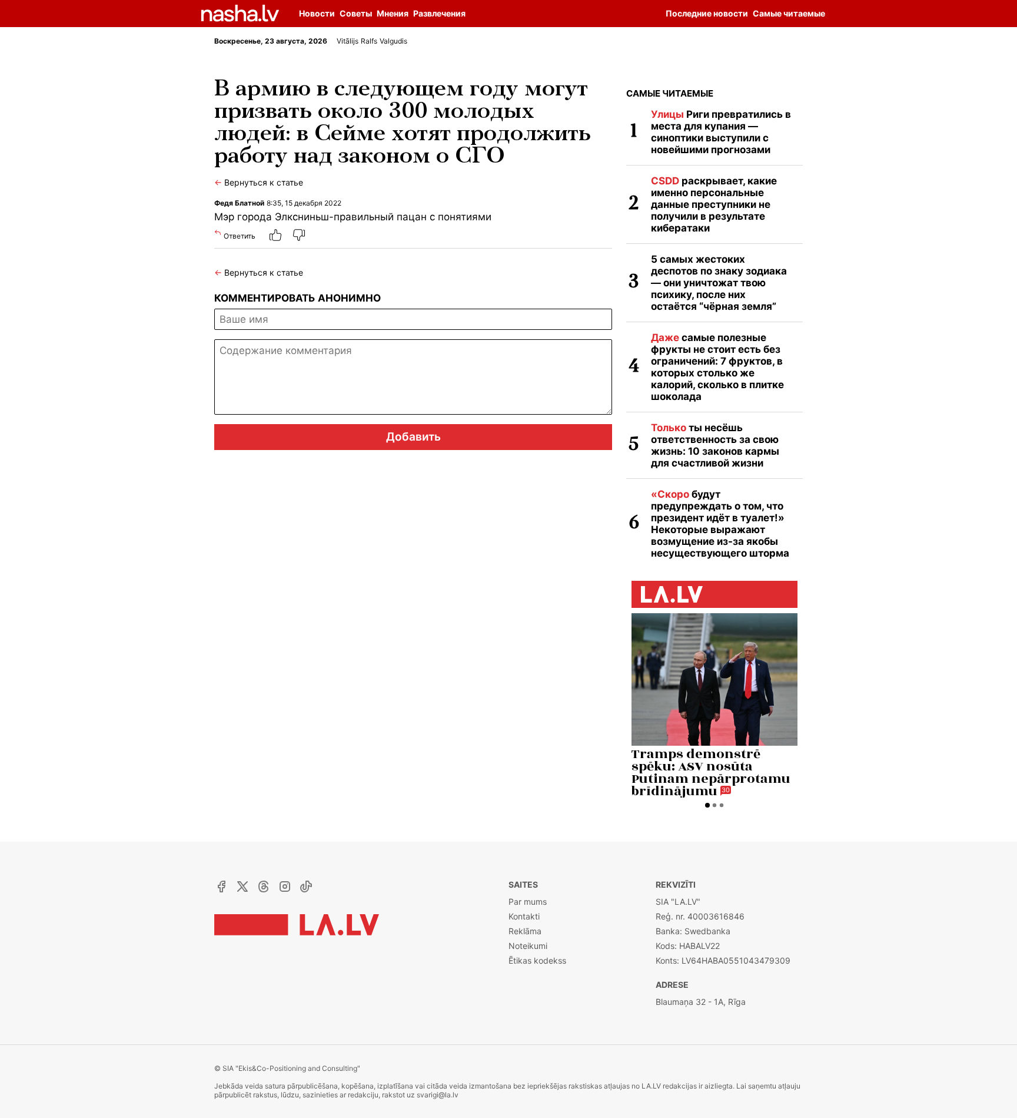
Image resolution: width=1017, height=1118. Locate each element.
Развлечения (439, 13)
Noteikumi (527, 946)
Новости (317, 13)
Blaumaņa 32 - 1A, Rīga (701, 1002)
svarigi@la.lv (437, 1094)
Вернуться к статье (258, 182)
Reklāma (524, 931)
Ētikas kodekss (537, 960)
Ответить (239, 235)
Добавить (413, 437)
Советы (356, 13)
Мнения (392, 13)
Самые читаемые (669, 93)
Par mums (527, 902)
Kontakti (524, 916)
